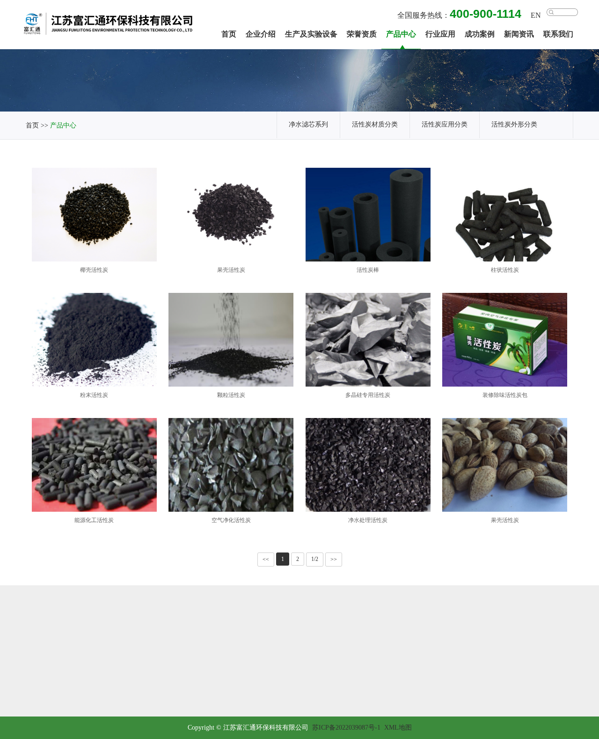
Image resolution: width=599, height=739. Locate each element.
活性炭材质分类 (375, 124)
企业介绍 (261, 34)
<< (266, 559)
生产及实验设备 (311, 34)
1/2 (314, 559)
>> (333, 559)
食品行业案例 (540, 682)
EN (536, 16)
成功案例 (480, 34)
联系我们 (558, 34)
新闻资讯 (519, 34)
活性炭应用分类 (445, 124)
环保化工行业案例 (540, 697)
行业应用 (440, 34)
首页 (228, 34)
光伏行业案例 (540, 651)
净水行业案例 (540, 666)
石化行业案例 (540, 635)
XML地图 (398, 728)
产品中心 (401, 34)
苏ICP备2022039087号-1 (346, 728)
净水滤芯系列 (308, 124)
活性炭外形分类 (514, 124)
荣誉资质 (362, 34)
